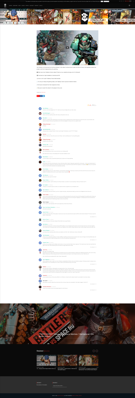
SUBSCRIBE (15, 5)
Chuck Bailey (45, 169)
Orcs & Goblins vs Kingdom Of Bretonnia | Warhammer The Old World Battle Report (88, 369)
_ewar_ (44, 161)
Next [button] (134, 16)
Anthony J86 (45, 144)
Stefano (44, 266)
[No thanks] (133, 1)
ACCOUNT (32, 5)
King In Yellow (46, 180)
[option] (13, 16)
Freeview (43, 92)
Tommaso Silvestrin (47, 286)
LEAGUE (23, 5)
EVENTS (27, 5)
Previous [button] (1, 16)
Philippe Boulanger (47, 124)
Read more (92, 340)
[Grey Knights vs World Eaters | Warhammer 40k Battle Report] (40, 16)
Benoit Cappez (46, 202)
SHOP (19, 5)
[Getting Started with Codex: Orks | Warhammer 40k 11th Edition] (121, 16)
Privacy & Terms (75, 395)
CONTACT (37, 5)
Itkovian (44, 134)
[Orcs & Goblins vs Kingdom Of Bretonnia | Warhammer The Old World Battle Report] (67, 16)
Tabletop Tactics (60, 395)
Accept (102, 1)
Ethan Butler (45, 156)
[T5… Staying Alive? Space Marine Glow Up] (13, 16)
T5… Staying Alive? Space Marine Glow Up (46, 368)
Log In (40, 5)
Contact (80, 395)
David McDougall (46, 113)
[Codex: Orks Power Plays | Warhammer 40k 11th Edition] (94, 16)
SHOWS (10, 5)
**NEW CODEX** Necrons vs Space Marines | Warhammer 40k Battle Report (66, 335)
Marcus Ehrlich (46, 149)
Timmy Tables (46, 194)
